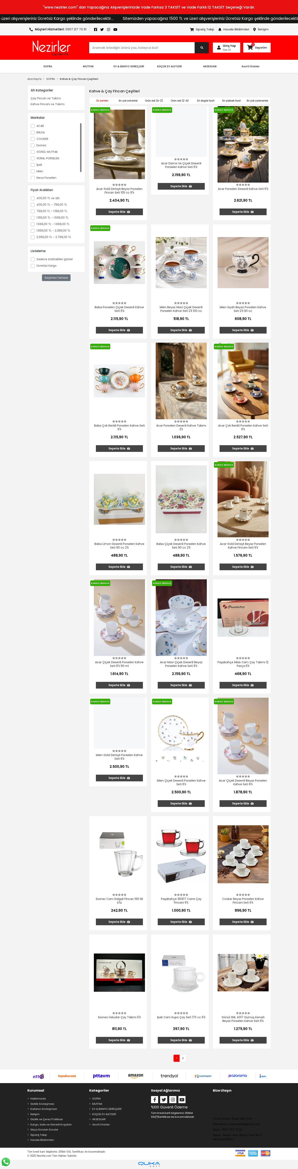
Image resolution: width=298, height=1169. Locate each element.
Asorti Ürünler (101, 1124)
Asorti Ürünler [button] (250, 66)
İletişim (263, 29)
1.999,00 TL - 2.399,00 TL (53, 231)
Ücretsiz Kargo (46, 266)
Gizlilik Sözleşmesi (42, 1104)
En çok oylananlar (257, 100)
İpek (39, 165)
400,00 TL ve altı (48, 198)
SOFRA (96, 1099)
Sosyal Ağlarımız (165, 1090)
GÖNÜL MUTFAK (47, 152)
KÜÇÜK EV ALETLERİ (104, 1114)
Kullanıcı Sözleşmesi (43, 1109)
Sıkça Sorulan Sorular (44, 1130)
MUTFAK (97, 1104)
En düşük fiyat (205, 100)
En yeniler (102, 100)
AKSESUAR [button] (210, 66)
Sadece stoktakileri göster (54, 259)
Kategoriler (99, 1090)
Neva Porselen (46, 178)
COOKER (42, 139)
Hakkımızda (38, 1099)
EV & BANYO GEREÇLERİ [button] (129, 66)
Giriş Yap (229, 46)
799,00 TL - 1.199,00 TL (51, 211)
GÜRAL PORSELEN (47, 158)
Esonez (41, 145)
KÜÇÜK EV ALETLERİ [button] (169, 66)
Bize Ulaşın (222, 1090)
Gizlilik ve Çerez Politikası (46, 1119)
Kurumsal (35, 1090)
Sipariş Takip (205, 29)
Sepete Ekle (117, 212)
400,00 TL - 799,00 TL (51, 205)
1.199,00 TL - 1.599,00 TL (52, 218)
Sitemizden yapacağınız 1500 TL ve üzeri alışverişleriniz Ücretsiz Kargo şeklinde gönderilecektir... (150, 18)
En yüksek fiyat (231, 100)
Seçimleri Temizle (56, 278)
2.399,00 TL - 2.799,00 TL (53, 237)
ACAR (40, 126)
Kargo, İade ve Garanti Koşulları (51, 1124)
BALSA (40, 132)
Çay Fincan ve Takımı (46, 98)
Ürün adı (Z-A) (180, 100)
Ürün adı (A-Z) (154, 100)
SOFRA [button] (47, 66)
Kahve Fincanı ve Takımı (47, 104)
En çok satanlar (128, 100)
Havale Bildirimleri (236, 29)
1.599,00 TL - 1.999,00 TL (53, 224)
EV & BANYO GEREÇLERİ (106, 1109)
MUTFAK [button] (88, 66)
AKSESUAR (99, 1119)
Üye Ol (227, 49)
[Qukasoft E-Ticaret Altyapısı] (149, 1164)
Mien (39, 171)
